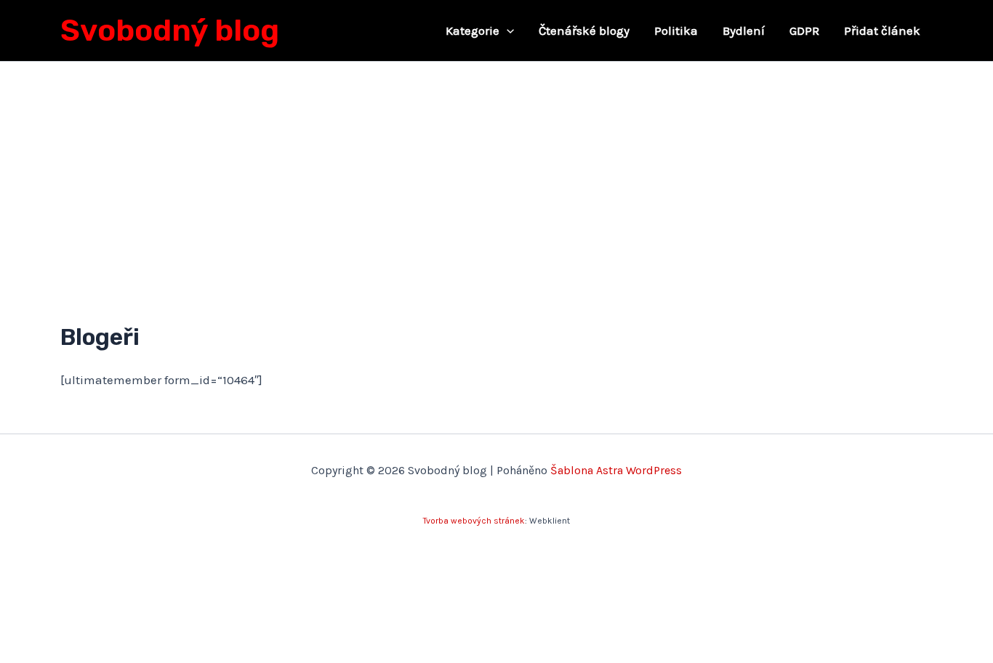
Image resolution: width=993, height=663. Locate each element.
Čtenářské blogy (584, 30)
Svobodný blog (169, 30)
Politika (676, 30)
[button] (506, 30)
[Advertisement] (496, 170)
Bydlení (744, 30)
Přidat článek (882, 30)
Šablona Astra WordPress (616, 470)
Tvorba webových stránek (474, 521)
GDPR (804, 30)
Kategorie (472, 30)
